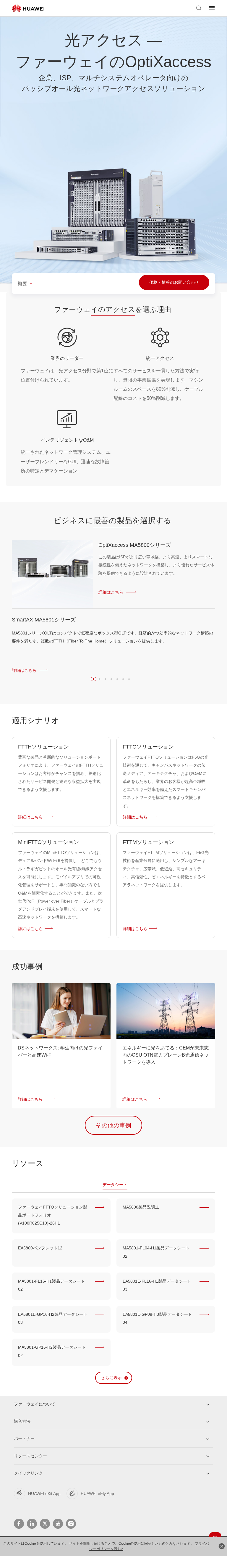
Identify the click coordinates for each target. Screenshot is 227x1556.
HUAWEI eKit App (44, 1493)
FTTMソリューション (148, 842)
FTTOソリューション (148, 747)
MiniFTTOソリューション (48, 842)
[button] (93, 679)
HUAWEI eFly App (97, 1493)
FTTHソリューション (43, 747)
